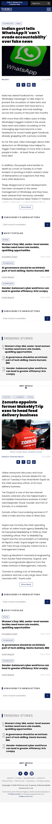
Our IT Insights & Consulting (14, 3)
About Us (10, 778)
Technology (8, 23)
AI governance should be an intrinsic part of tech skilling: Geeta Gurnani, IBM (25, 269)
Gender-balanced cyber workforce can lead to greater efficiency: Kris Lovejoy (25, 289)
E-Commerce (19, 397)
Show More (26, 207)
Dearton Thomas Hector (13, 456)
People (5, 240)
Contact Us (41, 778)
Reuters (5, 79)
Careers (19, 778)
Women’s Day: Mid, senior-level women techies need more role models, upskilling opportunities (25, 247)
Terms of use (19, 781)
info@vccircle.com (26, 796)
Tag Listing (30, 781)
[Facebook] (18, 85)
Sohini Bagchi (8, 277)
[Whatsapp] (34, 85)
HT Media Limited (14, 794)
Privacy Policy (8, 781)
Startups (7, 397)
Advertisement (29, 778)
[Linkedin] (28, 85)
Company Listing (43, 781)
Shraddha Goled (9, 256)
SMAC (18, 23)
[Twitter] (23, 85)
